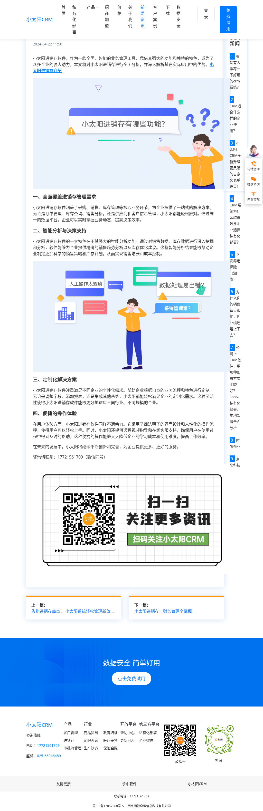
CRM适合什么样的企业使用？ (235, 118)
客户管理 (70, 732)
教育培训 (110, 732)
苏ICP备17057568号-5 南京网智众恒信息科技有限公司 (131, 806)
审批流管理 (72, 748)
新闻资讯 (142, 16)
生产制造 (91, 748)
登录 (206, 14)
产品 (91, 7)
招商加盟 (107, 16)
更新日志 (127, 740)
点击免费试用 (131, 678)
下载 (168, 10)
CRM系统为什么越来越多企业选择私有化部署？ (235, 223)
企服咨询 (91, 740)
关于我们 (130, 16)
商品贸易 (91, 732)
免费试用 (228, 19)
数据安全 (178, 16)
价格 (119, 10)
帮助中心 (127, 732)
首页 (63, 10)
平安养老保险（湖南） (235, 267)
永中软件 (129, 783)
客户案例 (155, 16)
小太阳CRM (39, 19)
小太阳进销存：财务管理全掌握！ (165, 611)
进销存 (68, 740)
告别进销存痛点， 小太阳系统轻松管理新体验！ (75, 611)
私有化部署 (74, 19)
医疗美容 (110, 740)
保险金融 (110, 748)
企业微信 (146, 740)
